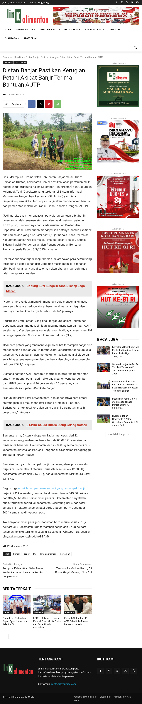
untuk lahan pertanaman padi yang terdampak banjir (52, 488)
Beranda (7, 57)
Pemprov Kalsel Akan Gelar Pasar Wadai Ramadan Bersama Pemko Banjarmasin (23, 572)
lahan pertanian (48, 553)
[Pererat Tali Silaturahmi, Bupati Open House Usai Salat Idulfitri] (17, 604)
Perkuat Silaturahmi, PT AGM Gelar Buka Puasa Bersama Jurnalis (76, 621)
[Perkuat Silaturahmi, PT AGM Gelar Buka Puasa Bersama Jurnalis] (78, 604)
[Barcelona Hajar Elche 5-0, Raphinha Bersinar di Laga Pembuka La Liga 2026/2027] (103, 350)
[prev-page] (5, 636)
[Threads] (134, 671)
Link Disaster (20, 62)
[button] (135, 47)
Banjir (27, 553)
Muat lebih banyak (117, 434)
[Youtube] (137, 3)
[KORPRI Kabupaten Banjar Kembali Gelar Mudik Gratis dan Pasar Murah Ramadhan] (47, 604)
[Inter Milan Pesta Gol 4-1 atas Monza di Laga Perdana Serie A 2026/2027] (103, 401)
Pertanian (65, 553)
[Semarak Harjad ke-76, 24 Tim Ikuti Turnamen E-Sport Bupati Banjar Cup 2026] (103, 367)
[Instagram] (122, 3)
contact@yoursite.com (63, 684)
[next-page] (11, 636)
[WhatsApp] (57, 104)
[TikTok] (117, 671)
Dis (34, 553)
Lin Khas (8, 612)
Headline (18, 57)
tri (4, 94)
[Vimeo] (132, 3)
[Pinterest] (49, 104)
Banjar (16, 553)
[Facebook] (117, 3)
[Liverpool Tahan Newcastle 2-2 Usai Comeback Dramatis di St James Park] (103, 418)
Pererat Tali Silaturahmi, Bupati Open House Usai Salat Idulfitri (15, 621)
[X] (127, 3)
